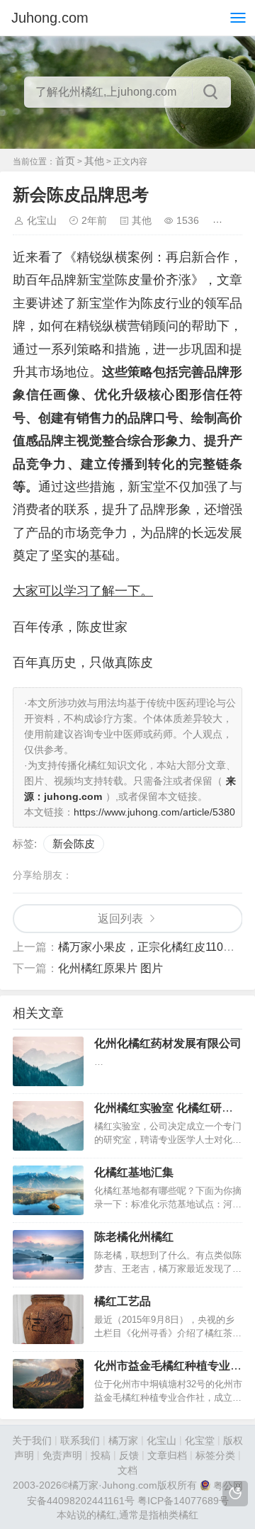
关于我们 (32, 1440)
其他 (94, 161)
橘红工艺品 (122, 1301)
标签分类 (215, 1455)
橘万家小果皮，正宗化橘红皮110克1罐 (155, 947)
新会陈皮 (73, 843)
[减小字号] (240, 220)
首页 (65, 161)
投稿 (100, 1455)
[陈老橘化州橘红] (48, 1255)
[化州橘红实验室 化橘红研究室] (48, 1126)
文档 (127, 1471)
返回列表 (120, 919)
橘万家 (123, 1440)
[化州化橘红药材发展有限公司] (48, 1061)
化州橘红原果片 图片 (110, 968)
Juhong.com (50, 18)
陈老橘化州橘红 (134, 1237)
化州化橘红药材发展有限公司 (168, 1043)
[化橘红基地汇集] (48, 1190)
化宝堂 (200, 1440)
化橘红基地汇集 (134, 1172)
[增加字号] (219, 220)
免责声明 (62, 1455)
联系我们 (80, 1440)
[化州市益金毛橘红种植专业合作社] (48, 1384)
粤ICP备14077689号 (183, 1500)
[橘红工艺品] (48, 1319)
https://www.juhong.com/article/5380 (154, 812)
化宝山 (42, 220)
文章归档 (167, 1455)
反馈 (129, 1455)
